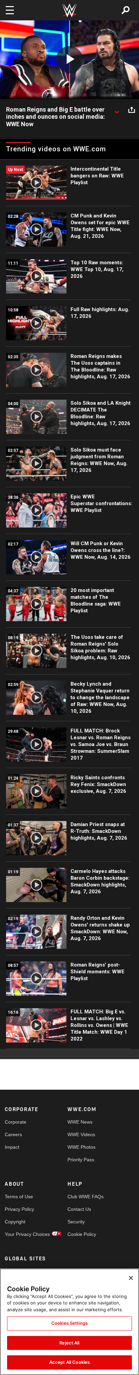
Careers (13, 1134)
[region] (69, 1321)
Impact (12, 1147)
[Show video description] (116, 109)
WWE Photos (81, 1147)
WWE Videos (81, 1134)
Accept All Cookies (69, 1362)
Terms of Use (19, 1196)
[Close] (130, 1278)
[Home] (69, 10)
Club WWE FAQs (83, 1196)
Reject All (69, 1342)
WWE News (79, 1122)
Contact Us (79, 1209)
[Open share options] (131, 109)
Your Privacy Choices (20, 1234)
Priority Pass (80, 1159)
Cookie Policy (81, 1234)
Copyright (15, 1221)
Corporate (15, 1122)
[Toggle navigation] (10, 10)
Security (76, 1221)
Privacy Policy (19, 1209)
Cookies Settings (69, 1323)
